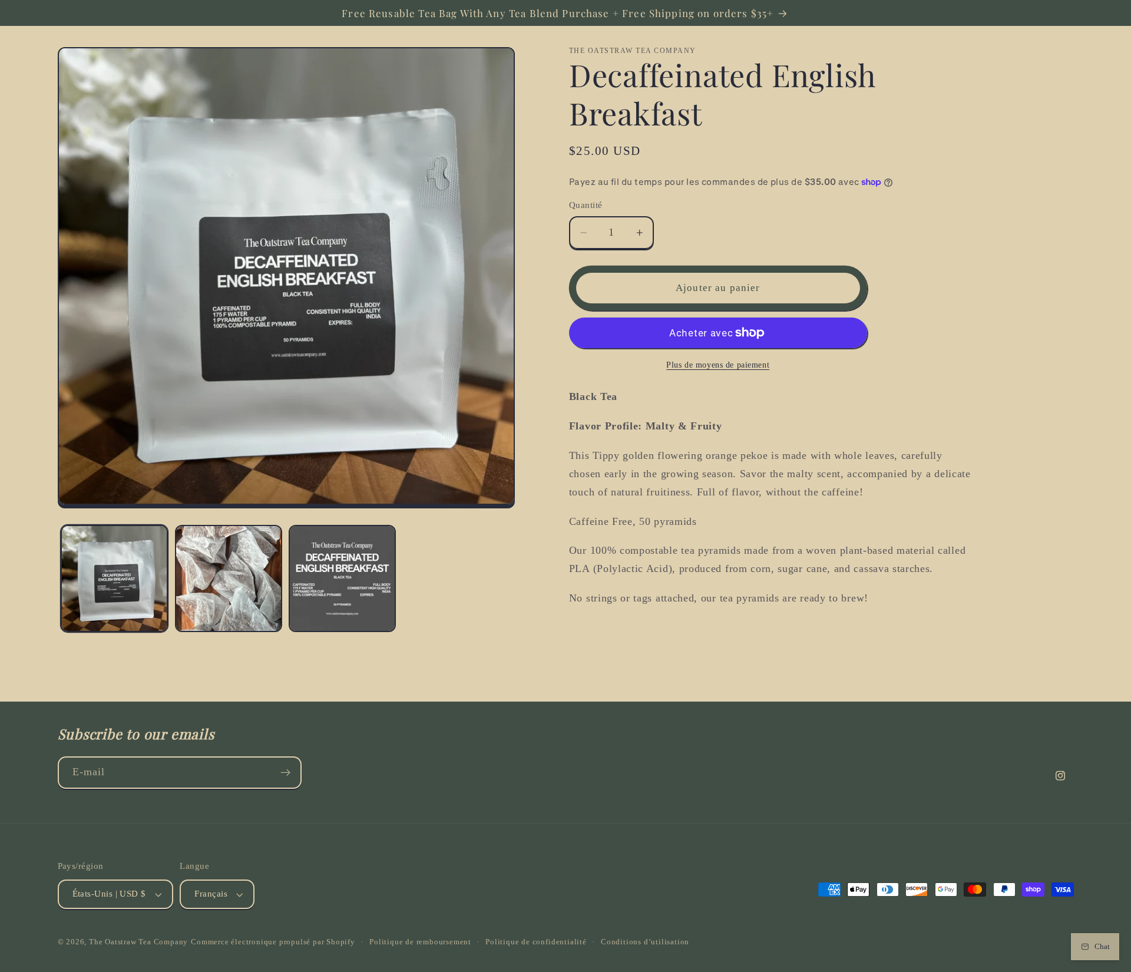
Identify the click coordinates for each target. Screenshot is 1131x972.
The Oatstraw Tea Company (138, 942)
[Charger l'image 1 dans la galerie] (114, 578)
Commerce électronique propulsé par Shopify (273, 942)
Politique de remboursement (420, 942)
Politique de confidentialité (536, 942)
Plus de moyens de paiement (717, 365)
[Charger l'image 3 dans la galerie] (342, 578)
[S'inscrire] (285, 772)
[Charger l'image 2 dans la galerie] (228, 578)
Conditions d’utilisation (645, 942)
